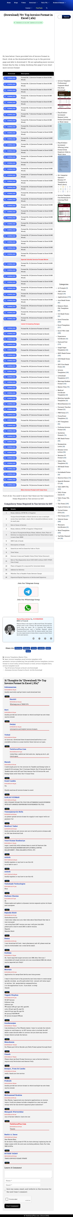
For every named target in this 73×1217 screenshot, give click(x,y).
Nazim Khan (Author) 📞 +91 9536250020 (30, 619)
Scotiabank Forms (64, 472)
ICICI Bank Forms (64, 359)
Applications (62, 297)
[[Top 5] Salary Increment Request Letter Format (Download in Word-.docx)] (64, 139)
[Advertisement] (28, 41)
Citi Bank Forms (63, 314)
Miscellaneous (63, 404)
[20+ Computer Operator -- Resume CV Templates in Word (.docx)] (64, 192)
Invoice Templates (11, 657)
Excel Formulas (63, 319)
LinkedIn (41, 648)
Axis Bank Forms (64, 300)
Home (9, 2)
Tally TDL (44, 2)
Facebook (26, 648)
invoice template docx (44, 664)
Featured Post (62, 342)
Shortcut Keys (63, 478)
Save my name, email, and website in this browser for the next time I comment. (28, 1190)
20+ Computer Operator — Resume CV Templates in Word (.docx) (62, 179)
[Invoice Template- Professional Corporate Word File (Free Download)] (64, 109)
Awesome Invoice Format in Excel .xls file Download (23, 670)
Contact (27, 8)
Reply (7, 696)
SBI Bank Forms (63, 467)
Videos (23, 2)
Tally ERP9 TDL (63, 487)
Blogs (16, 2)
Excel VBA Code (63, 331)
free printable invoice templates (36, 661)
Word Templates (63, 530)
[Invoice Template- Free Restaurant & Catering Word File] (64, 221)
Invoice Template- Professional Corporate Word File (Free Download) (64, 85)
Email (28, 651)
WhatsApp (18, 648)
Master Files (23, 657)
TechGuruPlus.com (18, 1124)
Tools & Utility (63, 507)
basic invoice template (13, 659)
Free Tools (39, 8)
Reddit (48, 648)
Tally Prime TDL (63, 498)
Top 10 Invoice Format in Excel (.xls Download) (21, 668)
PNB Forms (62, 413)
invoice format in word (26, 664)
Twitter (33, 648)
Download (32, 2)
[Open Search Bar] (46, 8)
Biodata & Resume (58, 2)
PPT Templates (63, 422)
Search (66, 17)
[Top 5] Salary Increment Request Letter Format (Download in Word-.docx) (64, 117)
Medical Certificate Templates (61, 392)
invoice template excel (11, 666)
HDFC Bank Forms (64, 353)
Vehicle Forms (63, 519)
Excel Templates (64, 325)
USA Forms (62, 516)
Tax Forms (61, 504)
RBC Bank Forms (63, 438)
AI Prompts (62, 288)
